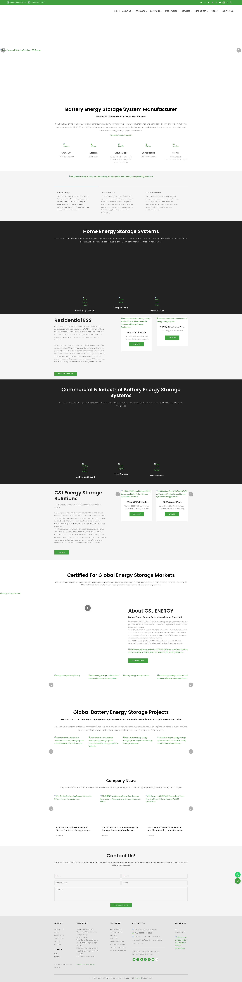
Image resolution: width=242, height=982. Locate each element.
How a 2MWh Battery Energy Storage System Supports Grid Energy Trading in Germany (103, 764)
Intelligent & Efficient (85, 477)
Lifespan (94, 153)
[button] (3, 50)
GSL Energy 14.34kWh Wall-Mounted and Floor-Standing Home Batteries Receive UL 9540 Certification (119, 829)
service (175, 153)
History (56, 932)
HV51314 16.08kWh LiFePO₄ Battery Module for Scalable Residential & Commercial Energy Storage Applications (136, 332)
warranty (66, 153)
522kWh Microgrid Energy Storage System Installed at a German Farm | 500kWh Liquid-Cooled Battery (138, 764)
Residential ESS (115, 929)
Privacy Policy (147, 978)
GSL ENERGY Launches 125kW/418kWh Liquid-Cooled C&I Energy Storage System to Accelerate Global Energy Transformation (166, 829)
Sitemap (138, 978)
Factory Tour (58, 929)
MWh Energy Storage (117, 944)
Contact (57, 957)
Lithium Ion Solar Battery (86, 964)
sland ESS (114, 938)
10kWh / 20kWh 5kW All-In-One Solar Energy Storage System (172, 327)
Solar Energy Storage (85, 310)
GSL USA (57, 944)
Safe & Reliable (157, 475)
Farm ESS (113, 935)
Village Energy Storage (118, 947)
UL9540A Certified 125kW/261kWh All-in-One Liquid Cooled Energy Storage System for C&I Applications (136, 502)
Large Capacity (121, 474)
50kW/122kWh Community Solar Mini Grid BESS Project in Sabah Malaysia (171, 764)
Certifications (121, 153)
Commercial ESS (116, 932)
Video (56, 954)
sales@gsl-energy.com (18, 2)
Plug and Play (157, 310)
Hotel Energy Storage (118, 950)
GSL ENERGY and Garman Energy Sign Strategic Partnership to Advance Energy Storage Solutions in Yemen (74, 829)
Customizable (148, 153)
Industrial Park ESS (117, 941)
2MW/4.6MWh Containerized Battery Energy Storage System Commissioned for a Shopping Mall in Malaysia (69, 764)
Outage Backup (121, 308)
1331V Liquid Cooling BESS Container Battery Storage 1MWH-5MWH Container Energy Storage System (172, 502)
